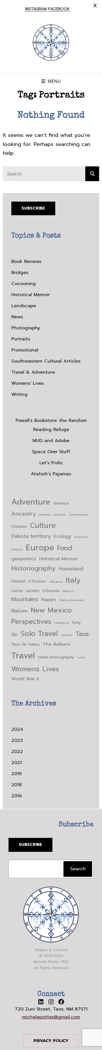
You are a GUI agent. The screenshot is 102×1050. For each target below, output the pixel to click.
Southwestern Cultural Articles (45, 361)
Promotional (24, 350)
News (17, 316)
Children (19, 527)
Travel (23, 655)
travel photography (56, 657)
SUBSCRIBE (30, 845)
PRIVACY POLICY (51, 1041)
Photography (25, 328)
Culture (43, 525)
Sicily (76, 623)
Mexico (67, 591)
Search (78, 868)
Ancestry (23, 514)
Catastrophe (78, 514)
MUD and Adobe (51, 440)
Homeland (71, 569)
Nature (19, 611)
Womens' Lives (27, 383)
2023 (17, 740)
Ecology (62, 536)
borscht (59, 514)
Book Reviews (26, 261)
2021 (16, 762)
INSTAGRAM (36, 9)
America (61, 503)
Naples (48, 599)
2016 (16, 795)
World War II (25, 678)
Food (64, 548)
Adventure (30, 502)
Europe (40, 547)
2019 (16, 773)
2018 (16, 784)
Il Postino (37, 581)
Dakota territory (31, 536)
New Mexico (51, 610)
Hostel (18, 581)
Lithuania (50, 591)
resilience (61, 622)
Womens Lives (35, 669)
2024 (17, 729)
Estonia (17, 549)
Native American (72, 600)
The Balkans (56, 644)
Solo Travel (39, 633)
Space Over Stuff (51, 451)
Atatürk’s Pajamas (51, 473)
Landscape (23, 305)
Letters (32, 591)
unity (81, 657)
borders (45, 514)
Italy (73, 580)
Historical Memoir (30, 294)
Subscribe (33, 208)
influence (56, 581)
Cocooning (23, 283)
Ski (14, 634)
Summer (67, 635)
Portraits (20, 339)
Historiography (33, 568)
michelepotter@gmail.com (51, 1017)
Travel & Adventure (33, 372)
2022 (17, 751)
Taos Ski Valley (25, 644)
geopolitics (23, 558)
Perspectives (31, 622)
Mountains (24, 599)
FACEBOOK (59, 9)
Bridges (19, 272)
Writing (19, 394)
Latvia (17, 591)
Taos (82, 634)
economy (81, 536)
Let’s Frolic (51, 462)
